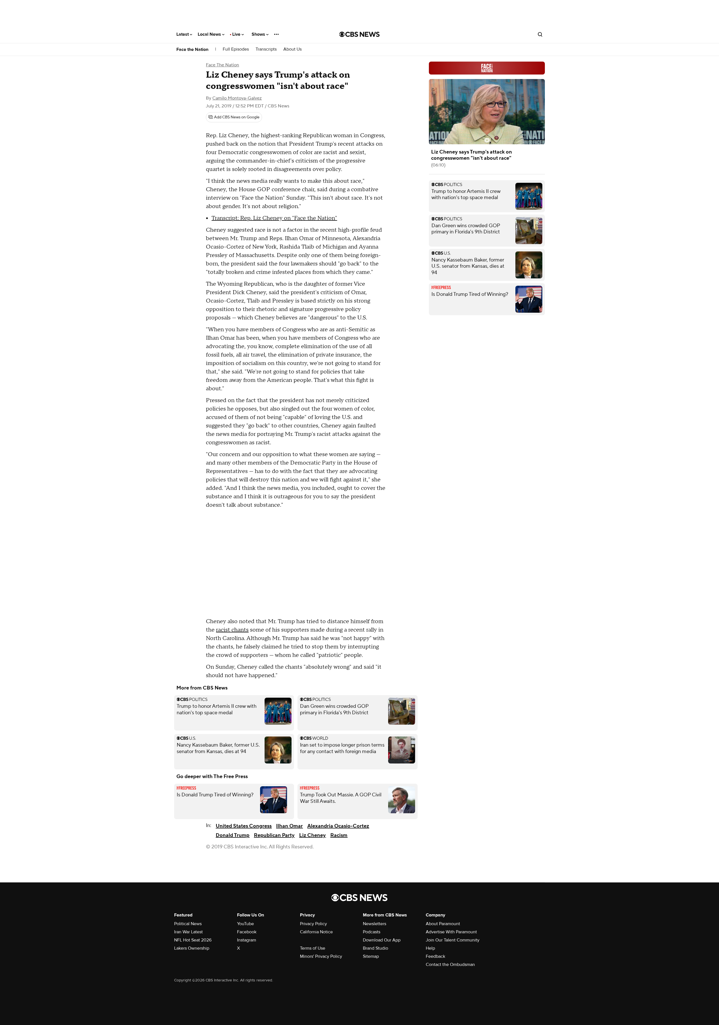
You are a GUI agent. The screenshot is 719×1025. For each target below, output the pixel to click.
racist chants (232, 630)
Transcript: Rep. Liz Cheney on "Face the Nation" (274, 218)
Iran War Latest (188, 932)
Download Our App (382, 940)
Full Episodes (236, 49)
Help (430, 948)
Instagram (246, 940)
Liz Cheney (312, 835)
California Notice (316, 932)
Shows (259, 34)
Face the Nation (192, 49)
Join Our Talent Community (452, 940)
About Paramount (443, 924)
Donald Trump (232, 835)
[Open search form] (540, 34)
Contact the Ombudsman (450, 964)
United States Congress (244, 826)
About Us (292, 49)
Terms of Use (312, 948)
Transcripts (266, 49)
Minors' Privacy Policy (321, 956)
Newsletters (374, 924)
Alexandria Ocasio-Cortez (338, 826)
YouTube (245, 924)
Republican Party (274, 835)
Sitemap (371, 956)
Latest (183, 34)
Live (237, 34)
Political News (188, 924)
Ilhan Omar (289, 826)
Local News (210, 34)
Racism (338, 835)
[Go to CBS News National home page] (359, 34)
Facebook (246, 932)
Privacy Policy (313, 924)
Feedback (435, 956)
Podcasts (371, 932)
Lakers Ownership (191, 948)
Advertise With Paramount (451, 932)
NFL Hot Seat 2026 (192, 940)
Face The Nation (222, 65)
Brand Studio (375, 948)
